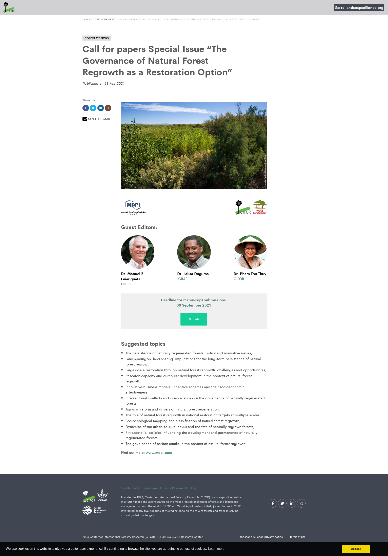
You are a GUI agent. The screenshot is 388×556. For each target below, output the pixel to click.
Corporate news (104, 19)
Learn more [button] (216, 548)
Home (86, 19)
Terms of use (298, 537)
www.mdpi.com (159, 452)
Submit (194, 319)
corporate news (97, 38)
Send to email (99, 119)
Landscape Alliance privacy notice (261, 537)
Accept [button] (356, 548)
